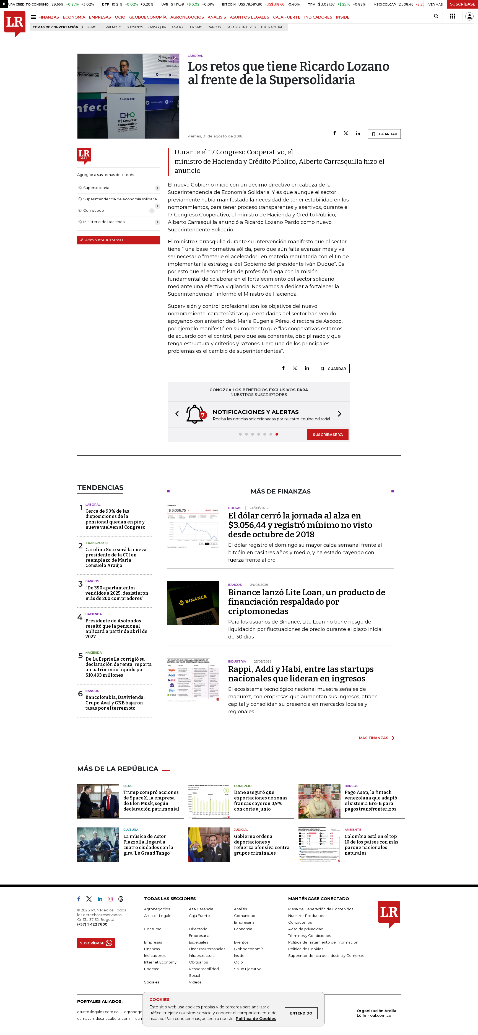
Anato (177, 27)
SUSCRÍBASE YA (328, 434)
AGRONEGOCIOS (187, 17)
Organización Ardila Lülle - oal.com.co (376, 1013)
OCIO (120, 17)
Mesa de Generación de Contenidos (320, 909)
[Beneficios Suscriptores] (452, 16)
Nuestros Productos (306, 915)
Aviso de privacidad (305, 929)
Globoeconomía (249, 949)
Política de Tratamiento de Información (323, 942)
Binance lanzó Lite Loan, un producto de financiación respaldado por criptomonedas (306, 601)
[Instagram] (112, 900)
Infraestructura (202, 955)
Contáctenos (300, 922)
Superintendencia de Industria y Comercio (326, 955)
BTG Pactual (272, 27)
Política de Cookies (256, 1018)
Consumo (153, 929)
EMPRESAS (100, 17)
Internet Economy (160, 962)
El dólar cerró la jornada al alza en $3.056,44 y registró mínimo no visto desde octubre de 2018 (300, 525)
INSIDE (342, 17)
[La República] (14, 24)
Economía (243, 929)
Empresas (153, 942)
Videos (195, 982)
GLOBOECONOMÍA (148, 17)
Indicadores (154, 955)
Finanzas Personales (207, 949)
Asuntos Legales (158, 915)
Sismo (91, 27)
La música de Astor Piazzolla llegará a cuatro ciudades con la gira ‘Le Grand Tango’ (148, 845)
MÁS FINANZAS (373, 737)
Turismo (195, 27)
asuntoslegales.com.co (98, 1012)
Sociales (151, 982)
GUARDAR (387, 134)
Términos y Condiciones (309, 935)
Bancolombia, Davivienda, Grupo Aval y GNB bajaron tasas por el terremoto (115, 703)
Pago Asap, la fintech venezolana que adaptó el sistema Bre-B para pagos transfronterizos (371, 801)
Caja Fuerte (199, 915)
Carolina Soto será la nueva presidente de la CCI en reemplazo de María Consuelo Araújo (116, 557)
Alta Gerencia (201, 909)
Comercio (243, 786)
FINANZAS (48, 17)
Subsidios (135, 27)
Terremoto (111, 27)
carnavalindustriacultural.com (103, 1018)
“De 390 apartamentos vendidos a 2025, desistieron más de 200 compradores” (116, 593)
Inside (239, 955)
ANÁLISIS (217, 17)
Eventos (241, 942)
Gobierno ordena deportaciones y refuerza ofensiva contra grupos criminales (262, 845)
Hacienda (93, 614)
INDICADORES (318, 17)
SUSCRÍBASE (462, 4)
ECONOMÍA (74, 17)
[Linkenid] (102, 900)
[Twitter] (346, 133)
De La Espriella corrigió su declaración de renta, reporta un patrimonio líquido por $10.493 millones (118, 667)
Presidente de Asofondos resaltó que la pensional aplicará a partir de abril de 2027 (116, 629)
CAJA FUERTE (286, 17)
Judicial (241, 830)
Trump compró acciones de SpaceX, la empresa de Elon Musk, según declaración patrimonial (151, 801)
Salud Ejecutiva (247, 969)
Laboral (92, 505)
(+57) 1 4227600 (92, 924)
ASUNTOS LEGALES (249, 17)
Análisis (240, 909)
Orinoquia (157, 27)
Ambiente (353, 830)
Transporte (96, 543)
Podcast (151, 969)
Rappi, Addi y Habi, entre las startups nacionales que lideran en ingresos (301, 674)
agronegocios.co (139, 1012)
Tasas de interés (241, 27)
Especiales (198, 942)
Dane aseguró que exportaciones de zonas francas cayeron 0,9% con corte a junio (260, 801)
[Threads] (123, 900)
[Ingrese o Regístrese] (469, 16)
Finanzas (152, 949)
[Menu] (34, 17)
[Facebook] (334, 133)
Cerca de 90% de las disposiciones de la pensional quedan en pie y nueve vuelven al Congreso (115, 519)
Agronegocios (157, 909)
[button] (175, 415)
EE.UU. (128, 786)
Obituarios (198, 962)
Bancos (214, 27)
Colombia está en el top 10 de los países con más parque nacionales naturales (371, 845)
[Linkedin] (358, 133)
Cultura (130, 830)
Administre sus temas (103, 240)
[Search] (436, 16)
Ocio (238, 962)
